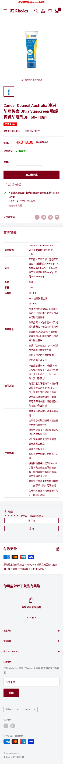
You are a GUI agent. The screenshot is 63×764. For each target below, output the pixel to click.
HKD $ (27, 709)
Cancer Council (12, 131)
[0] (56, 11)
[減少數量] (19, 161)
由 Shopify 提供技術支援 (14, 757)
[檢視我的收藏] (50, 10)
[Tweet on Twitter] (50, 217)
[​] (43, 217)
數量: (6, 161)
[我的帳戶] (43, 11)
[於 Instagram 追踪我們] (12, 725)
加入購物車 (31, 174)
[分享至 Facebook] (37, 217)
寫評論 (31, 520)
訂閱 (11, 692)
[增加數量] (38, 161)
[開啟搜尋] (36, 11)
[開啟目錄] (5, 10)
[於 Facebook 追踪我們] (6, 725)
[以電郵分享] (57, 217)
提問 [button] (31, 528)
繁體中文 (9, 709)
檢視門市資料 (15, 205)
